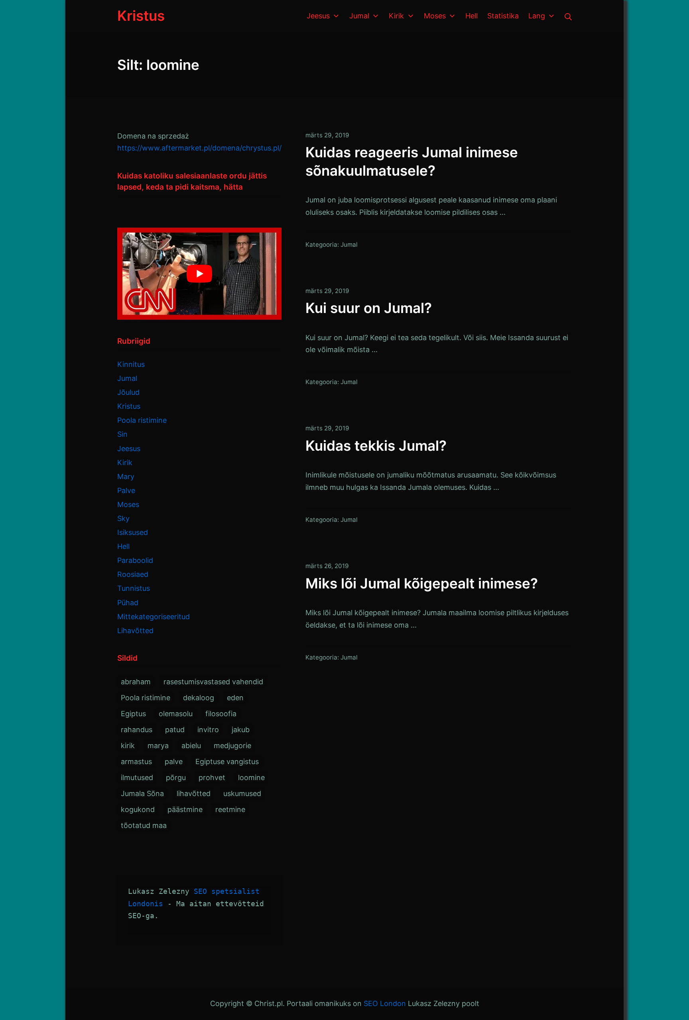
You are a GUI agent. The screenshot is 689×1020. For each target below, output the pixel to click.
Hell (123, 546)
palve (174, 761)
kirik (128, 745)
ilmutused (137, 777)
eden (235, 697)
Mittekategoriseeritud (153, 616)
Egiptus (133, 713)
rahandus (136, 729)
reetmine (230, 809)
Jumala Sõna (142, 793)
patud (175, 729)
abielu (191, 745)
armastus (136, 761)
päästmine (185, 809)
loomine (251, 777)
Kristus (128, 406)
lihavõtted (194, 793)
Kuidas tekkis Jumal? (376, 445)
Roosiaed (132, 574)
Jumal (349, 244)
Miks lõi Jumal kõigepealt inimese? (421, 583)
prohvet (212, 777)
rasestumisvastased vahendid (213, 681)
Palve (126, 490)
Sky (123, 518)
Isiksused (132, 532)
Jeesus (128, 448)
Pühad (127, 602)
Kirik (124, 462)
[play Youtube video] (199, 274)
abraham (136, 681)
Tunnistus (133, 588)
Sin (122, 434)
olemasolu (176, 713)
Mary (125, 476)
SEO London (385, 1003)
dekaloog (198, 697)
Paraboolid (135, 560)
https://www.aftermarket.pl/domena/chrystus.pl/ (199, 148)
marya (158, 745)
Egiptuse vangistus (227, 761)
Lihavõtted (135, 630)
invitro (208, 729)
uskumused (242, 793)
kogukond (138, 809)
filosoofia (220, 713)
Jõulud (128, 392)
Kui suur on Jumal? (368, 307)
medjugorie (232, 745)
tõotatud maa (144, 825)
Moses (128, 504)
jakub (241, 729)
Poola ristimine (142, 420)
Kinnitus (131, 364)
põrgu (176, 777)
